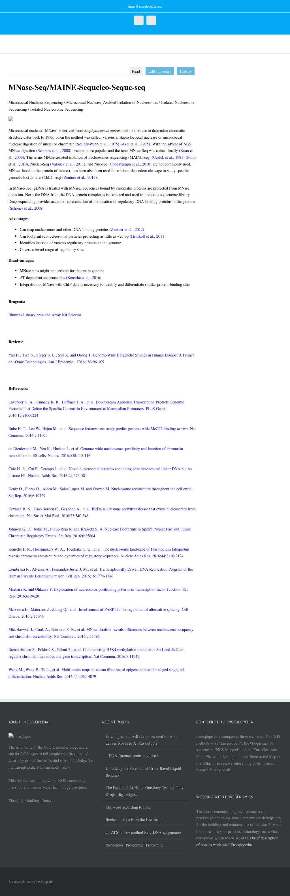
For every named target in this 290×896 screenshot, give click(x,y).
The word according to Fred (128, 807)
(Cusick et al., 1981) (168, 157)
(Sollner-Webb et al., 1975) (97, 144)
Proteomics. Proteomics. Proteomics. (135, 845)
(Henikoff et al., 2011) (148, 236)
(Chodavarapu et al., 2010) (130, 164)
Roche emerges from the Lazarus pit (135, 819)
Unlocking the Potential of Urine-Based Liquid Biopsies (143, 772)
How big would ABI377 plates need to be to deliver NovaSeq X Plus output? (141, 740)
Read (136, 71)
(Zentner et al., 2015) (79, 177)
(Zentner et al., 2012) (127, 229)
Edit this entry (159, 71)
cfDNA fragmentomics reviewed (132, 755)
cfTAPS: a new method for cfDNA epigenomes (143, 832)
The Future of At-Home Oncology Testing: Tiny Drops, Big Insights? (145, 791)
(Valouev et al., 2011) (67, 164)
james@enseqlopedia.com (145, 6)
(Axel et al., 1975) (135, 144)
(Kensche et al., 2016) (83, 277)
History (186, 71)
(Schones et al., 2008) (53, 150)
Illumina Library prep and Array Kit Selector (44, 314)
